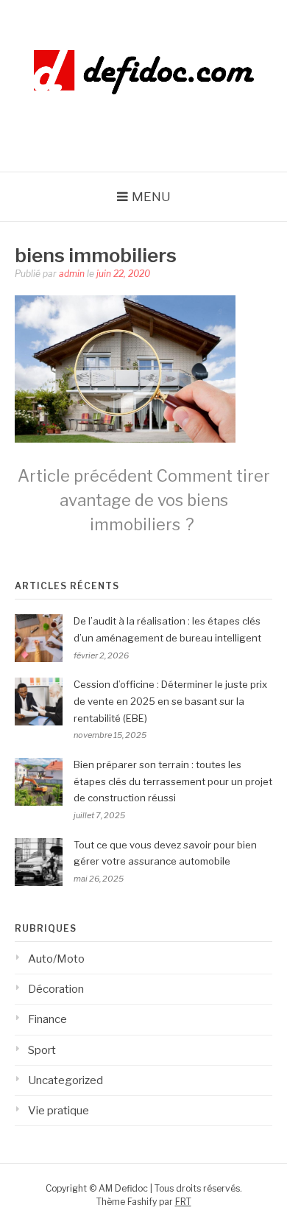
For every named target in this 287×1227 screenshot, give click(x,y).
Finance (47, 1019)
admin (72, 273)
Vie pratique (58, 1110)
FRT (183, 1201)
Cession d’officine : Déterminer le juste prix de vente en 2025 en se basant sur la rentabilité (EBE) (170, 701)
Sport (42, 1050)
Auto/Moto (56, 959)
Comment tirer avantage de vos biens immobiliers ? (144, 500)
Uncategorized (65, 1080)
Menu (151, 196)
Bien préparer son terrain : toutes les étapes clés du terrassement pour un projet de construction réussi (173, 781)
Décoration (56, 989)
